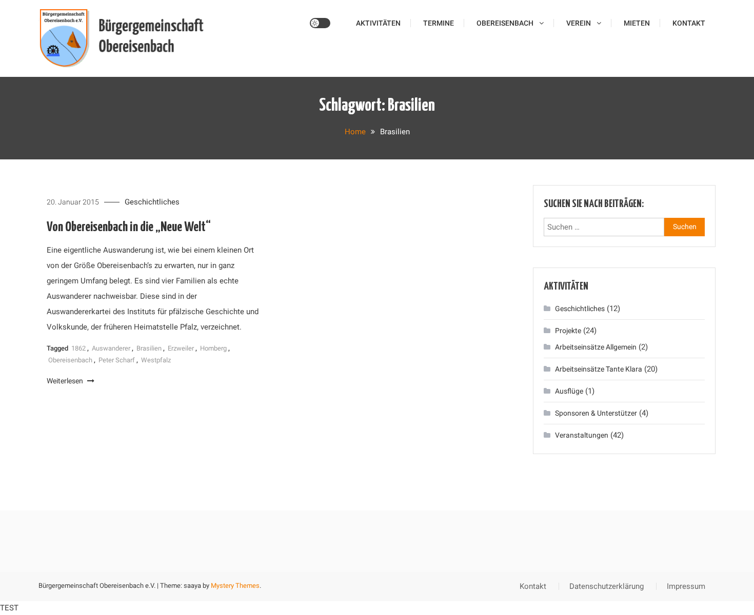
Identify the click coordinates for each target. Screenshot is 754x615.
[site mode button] (320, 23)
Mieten (637, 23)
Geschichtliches (152, 202)
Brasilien (149, 348)
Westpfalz (156, 360)
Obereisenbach (505, 23)
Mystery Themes (235, 585)
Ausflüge (569, 391)
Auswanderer (111, 348)
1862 (78, 348)
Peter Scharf (116, 360)
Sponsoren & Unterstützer (596, 413)
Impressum (686, 586)
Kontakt (688, 23)
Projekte (568, 330)
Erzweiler (181, 348)
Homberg (213, 348)
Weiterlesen (66, 381)
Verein (578, 23)
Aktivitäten (378, 23)
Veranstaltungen (581, 435)
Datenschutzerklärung (606, 586)
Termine (438, 23)
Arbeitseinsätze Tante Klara (598, 369)
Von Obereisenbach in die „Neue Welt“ (129, 227)
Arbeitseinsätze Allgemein (596, 347)
